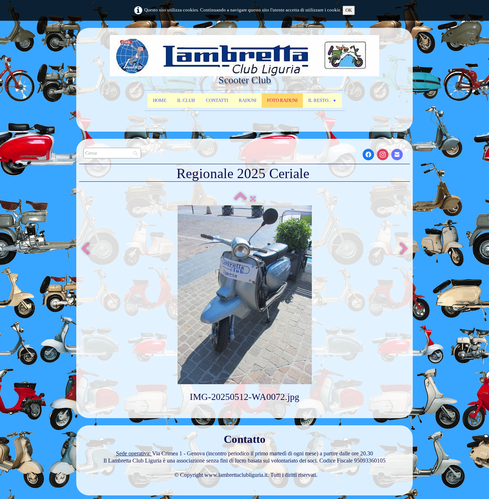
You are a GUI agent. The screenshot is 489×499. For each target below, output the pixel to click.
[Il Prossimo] (404, 249)
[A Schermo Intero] (253, 198)
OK (348, 10)
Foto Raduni (282, 100)
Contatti (217, 100)
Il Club (186, 100)
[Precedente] (85, 249)
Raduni (247, 100)
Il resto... (322, 100)
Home (159, 100)
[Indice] (240, 198)
